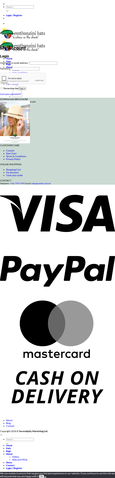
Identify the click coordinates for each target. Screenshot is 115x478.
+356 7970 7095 (17, 183)
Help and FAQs (20, 459)
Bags (8, 451)
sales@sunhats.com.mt (41, 183)
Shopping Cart (13, 169)
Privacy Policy (13, 159)
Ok (41, 476)
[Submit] (7, 10)
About (9, 420)
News (9, 462)
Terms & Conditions (16, 156)
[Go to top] (1, 434)
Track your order (14, 175)
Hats (8, 448)
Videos (15, 456)
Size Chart (11, 153)
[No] (45, 477)
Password (6, 68)
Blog (8, 423)
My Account (12, 172)
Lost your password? (10, 93)
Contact (10, 150)
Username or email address (14, 62)
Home (9, 58)
